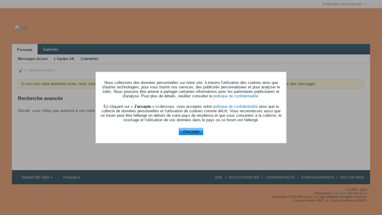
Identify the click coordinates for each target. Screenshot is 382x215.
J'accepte (191, 131)
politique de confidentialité (235, 95)
